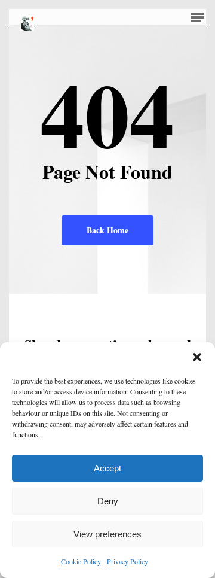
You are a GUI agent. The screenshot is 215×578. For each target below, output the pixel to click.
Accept (107, 468)
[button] (197, 357)
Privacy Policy (127, 561)
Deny (107, 501)
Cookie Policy (81, 561)
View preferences (107, 534)
